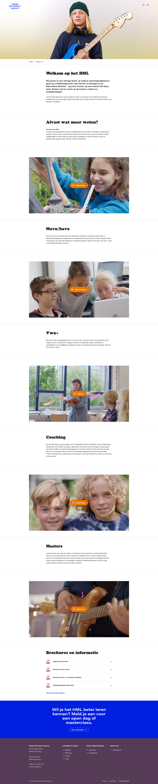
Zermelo (67, 756)
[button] (143, 5)
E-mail (67, 759)
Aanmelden (92, 750)
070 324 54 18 (39, 764)
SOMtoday (68, 753)
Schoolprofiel (93, 753)
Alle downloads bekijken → (56, 693)
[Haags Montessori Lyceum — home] (15, 6)
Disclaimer (112, 781)
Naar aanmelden (77, 730)
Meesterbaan (117, 750)
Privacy (104, 781)
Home (31, 62)
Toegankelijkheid (123, 781)
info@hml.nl (38, 767)
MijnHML (68, 750)
